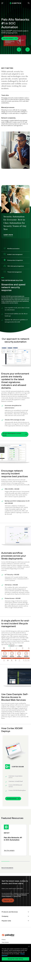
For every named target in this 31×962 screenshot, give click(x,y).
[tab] (5, 861)
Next (27, 49)
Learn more (8, 235)
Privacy (3, 939)
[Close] (29, 946)
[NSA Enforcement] (16, 358)
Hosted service (11, 798)
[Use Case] (16, 678)
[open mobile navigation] (2, 3)
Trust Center (5, 942)
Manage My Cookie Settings (15, 958)
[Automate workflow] (16, 537)
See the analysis (8, 38)
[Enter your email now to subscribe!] (15, 890)
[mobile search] (29, 3)
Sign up (6, 900)
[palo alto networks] (15, 3)
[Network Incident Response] (15, 455)
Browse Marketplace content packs (12, 434)
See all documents (7, 867)
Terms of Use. (17, 896)
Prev (19, 49)
